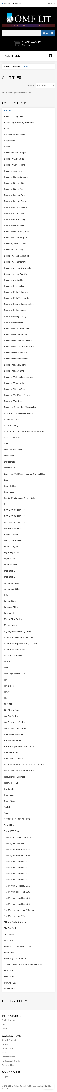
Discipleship (9, 468)
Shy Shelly (9, 789)
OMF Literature (8, 1020)
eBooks (5, 1028)
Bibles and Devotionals (14, 134)
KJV (6, 595)
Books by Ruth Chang (14, 371)
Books (7, 147)
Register (18, 3)
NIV (6, 680)
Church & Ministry (12, 437)
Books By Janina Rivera (15, 243)
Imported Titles (10, 564)
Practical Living (8, 1057)
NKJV (7, 692)
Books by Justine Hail (14, 280)
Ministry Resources (13, 655)
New (6, 668)
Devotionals (9, 462)
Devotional (9, 455)
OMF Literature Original (14, 722)
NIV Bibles (9, 686)
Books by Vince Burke (14, 383)
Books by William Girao (14, 389)
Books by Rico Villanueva (15, 353)
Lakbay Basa (10, 601)
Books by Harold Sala (14, 225)
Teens (7, 813)
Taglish (7, 807)
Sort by (31, 85)
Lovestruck (9, 613)
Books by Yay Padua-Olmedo (17, 395)
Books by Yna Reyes (13, 401)
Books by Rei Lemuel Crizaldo (18, 340)
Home (6, 66)
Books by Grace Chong (14, 219)
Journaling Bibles (12, 583)
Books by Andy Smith (14, 159)
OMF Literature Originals (15, 728)
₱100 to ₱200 (10, 970)
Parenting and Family (13, 734)
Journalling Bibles (12, 589)
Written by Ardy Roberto (15, 958)
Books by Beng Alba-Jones (16, 177)
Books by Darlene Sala (14, 195)
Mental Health (10, 625)
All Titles (16, 66)
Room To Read (11, 783)
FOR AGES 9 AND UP (14, 522)
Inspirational (9, 571)
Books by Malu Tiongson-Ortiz (18, 298)
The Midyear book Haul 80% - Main (20, 910)
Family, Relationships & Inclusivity (19, 498)
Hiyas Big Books (11, 552)
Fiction (7, 504)
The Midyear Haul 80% (14, 916)
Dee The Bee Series (13, 449)
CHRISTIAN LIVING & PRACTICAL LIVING (24, 431)
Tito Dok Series (11, 928)
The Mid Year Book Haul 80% (17, 837)
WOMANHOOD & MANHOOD (18, 946)
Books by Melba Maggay (15, 310)
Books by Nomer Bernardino (17, 328)
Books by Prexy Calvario (15, 334)
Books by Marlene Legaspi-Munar (19, 304)
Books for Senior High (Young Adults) (21, 407)
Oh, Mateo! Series (12, 710)
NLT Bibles (9, 704)
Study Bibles (9, 801)
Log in (7, 3)
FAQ (4, 1024)
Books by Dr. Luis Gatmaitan (17, 201)
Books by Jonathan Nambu (16, 256)
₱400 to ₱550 (10, 983)
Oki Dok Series (11, 716)
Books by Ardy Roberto (14, 165)
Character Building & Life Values (18, 413)
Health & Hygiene (12, 546)
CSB (6, 443)
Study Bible (9, 795)
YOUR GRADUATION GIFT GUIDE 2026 (23, 964)
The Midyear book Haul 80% (17, 892)
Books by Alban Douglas (15, 153)
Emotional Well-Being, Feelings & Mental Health (25, 474)
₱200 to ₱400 (10, 976)
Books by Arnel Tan (13, 171)
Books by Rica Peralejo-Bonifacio (19, 346)
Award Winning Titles (13, 116)
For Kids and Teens (13, 528)
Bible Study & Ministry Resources (19, 122)
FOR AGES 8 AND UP (14, 516)
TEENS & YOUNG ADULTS (17, 819)
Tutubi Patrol (9, 934)
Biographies (9, 140)
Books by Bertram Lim (14, 183)
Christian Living (11, 425)
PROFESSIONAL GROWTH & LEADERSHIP (25, 764)
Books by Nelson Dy (13, 322)
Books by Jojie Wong (13, 249)
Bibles (7, 128)
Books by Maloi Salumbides (16, 292)
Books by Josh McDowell (15, 262)
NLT (6, 698)
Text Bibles (9, 825)
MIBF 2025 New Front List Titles (18, 637)
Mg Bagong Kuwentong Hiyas (17, 631)
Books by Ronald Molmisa (16, 359)
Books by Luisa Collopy (14, 286)
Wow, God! (9, 952)
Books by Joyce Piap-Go (15, 274)
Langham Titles (11, 607)
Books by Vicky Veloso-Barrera (18, 377)
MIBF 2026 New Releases (16, 649)
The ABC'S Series (12, 831)
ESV (6, 480)
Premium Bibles (11, 752)
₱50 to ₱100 (9, 989)
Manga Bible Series (13, 619)
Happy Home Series (13, 540)
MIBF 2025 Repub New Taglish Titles (20, 643)
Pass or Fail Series (12, 740)
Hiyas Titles (9, 558)
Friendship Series (12, 534)
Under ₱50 (9, 940)
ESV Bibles (9, 492)
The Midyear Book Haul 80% (17, 855)
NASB (7, 661)
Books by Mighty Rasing (15, 316)
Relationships (8, 1065)
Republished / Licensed (14, 777)
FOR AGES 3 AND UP (14, 510)
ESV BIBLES (10, 486)
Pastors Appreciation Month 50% (19, 746)
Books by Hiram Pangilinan (16, 231)
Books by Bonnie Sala (14, 189)
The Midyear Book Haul (14, 843)
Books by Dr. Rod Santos (15, 207)
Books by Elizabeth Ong (15, 213)
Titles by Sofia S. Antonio (15, 922)
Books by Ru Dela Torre (15, 365)
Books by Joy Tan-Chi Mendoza (18, 268)
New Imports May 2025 (14, 674)
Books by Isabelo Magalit (15, 237)
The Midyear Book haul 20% (17, 849)
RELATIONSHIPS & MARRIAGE (19, 770)
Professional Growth (13, 758)
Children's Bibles (11, 419)
